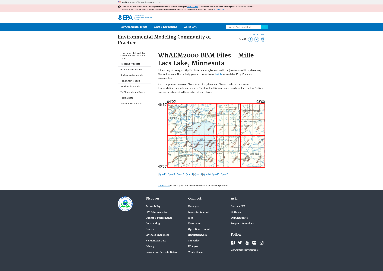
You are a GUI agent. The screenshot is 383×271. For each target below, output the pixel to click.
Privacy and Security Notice (162, 252)
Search (264, 27)
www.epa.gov (192, 7)
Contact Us (257, 34)
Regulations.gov (197, 235)
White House (195, 252)
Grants (150, 229)
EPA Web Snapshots (157, 235)
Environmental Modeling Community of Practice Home (133, 55)
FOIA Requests (239, 218)
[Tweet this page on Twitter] (256, 39)
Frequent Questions (242, 223)
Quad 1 (162, 174)
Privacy (150, 246)
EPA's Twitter (240, 243)
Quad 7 (215, 174)
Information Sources (131, 103)
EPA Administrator (157, 212)
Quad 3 (180, 174)
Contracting (153, 223)
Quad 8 (224, 174)
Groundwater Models (131, 69)
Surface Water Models (131, 75)
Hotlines (236, 212)
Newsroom (194, 223)
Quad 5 (198, 174)
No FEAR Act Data (156, 241)
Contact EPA (238, 206)
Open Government (199, 229)
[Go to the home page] (125, 17)
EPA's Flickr (254, 243)
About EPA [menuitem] (190, 27)
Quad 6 (207, 174)
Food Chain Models (130, 80)
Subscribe (194, 241)
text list (219, 74)
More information (220, 9)
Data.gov (193, 206)
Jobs (190, 218)
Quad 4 (189, 174)
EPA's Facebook (233, 243)
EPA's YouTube (247, 243)
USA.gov (193, 246)
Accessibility (153, 206)
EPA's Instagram (261, 243)
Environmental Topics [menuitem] (134, 27)
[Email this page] (263, 39)
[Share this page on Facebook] (250, 39)
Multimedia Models (130, 86)
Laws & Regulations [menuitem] (165, 27)
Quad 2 (171, 174)
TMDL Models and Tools (132, 92)
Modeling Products (130, 63)
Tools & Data (126, 97)
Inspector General (198, 212)
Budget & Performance (159, 218)
